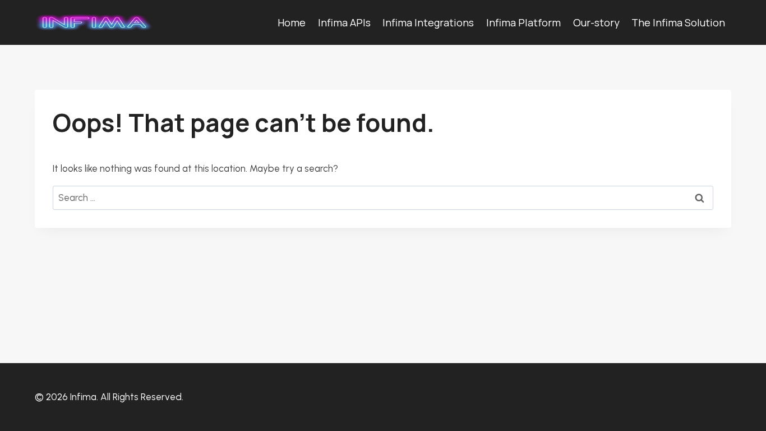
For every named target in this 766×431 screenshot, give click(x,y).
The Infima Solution (678, 22)
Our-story (596, 22)
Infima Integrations (428, 22)
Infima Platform (523, 22)
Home (292, 22)
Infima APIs (344, 22)
